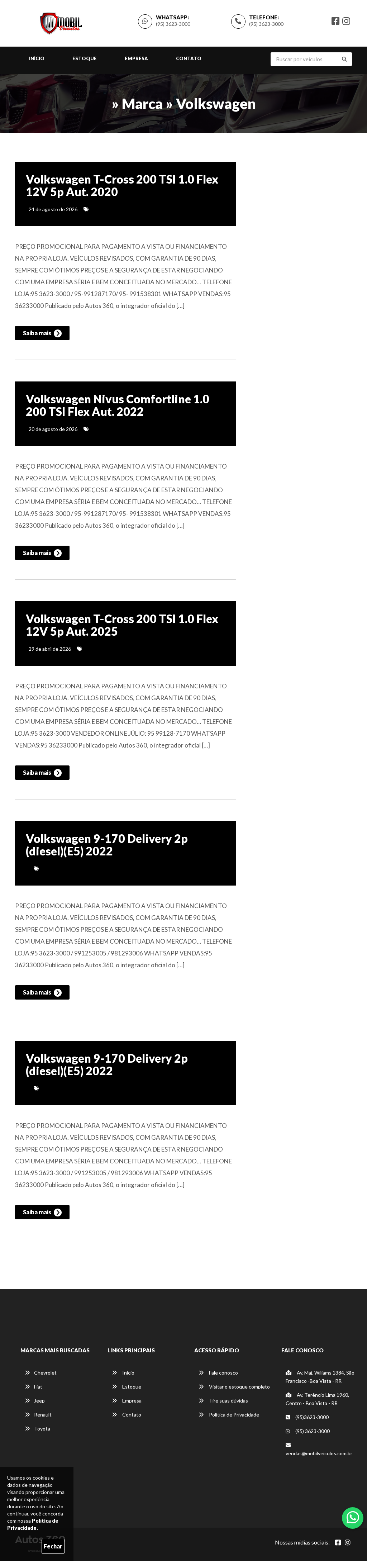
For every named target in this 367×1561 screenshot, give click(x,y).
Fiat (38, 1387)
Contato (188, 58)
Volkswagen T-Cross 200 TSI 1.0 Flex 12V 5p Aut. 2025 (122, 625)
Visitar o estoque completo (239, 1387)
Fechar (53, 1546)
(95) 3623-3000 (266, 24)
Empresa (136, 58)
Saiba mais (37, 332)
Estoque (84, 58)
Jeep (39, 1401)
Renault (43, 1414)
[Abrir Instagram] (348, 1542)
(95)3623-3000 (311, 1417)
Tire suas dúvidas (228, 1401)
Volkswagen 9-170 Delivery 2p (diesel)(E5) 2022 (107, 844)
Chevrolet (45, 1373)
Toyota (42, 1428)
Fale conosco (223, 1373)
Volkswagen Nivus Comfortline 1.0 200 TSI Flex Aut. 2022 (117, 405)
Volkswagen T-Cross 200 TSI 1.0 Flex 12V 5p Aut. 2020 (122, 185)
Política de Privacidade (233, 1414)
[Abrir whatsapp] (353, 1517)
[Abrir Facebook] (338, 1542)
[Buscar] (344, 59)
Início (36, 58)
